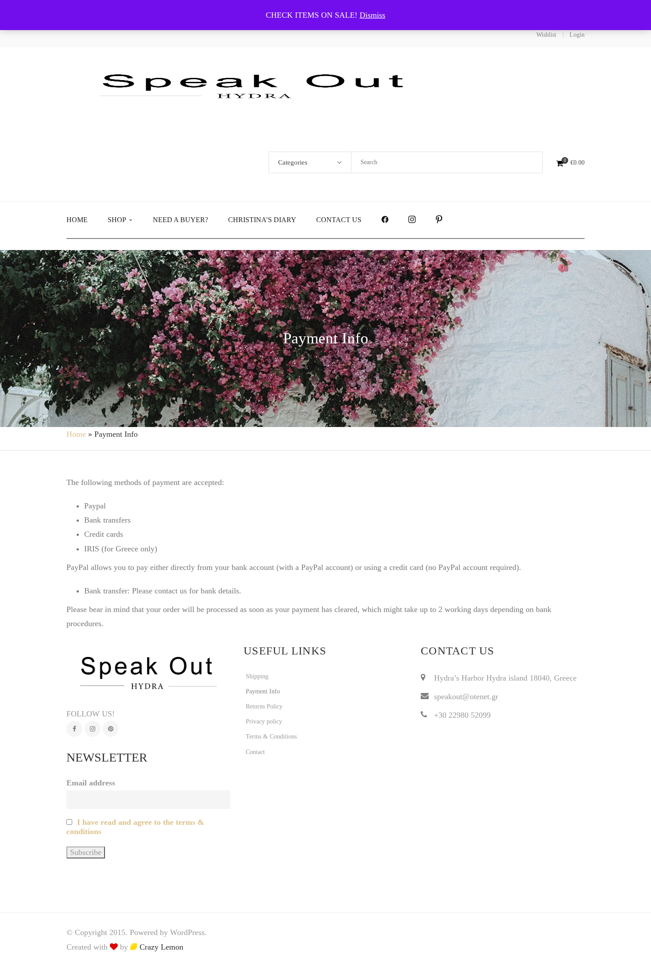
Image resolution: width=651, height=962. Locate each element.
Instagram (93, 729)
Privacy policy (264, 721)
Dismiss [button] (372, 15)
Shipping (257, 676)
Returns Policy (264, 706)
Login (577, 34)
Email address (90, 782)
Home (76, 434)
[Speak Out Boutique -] (257, 85)
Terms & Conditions (271, 736)
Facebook (74, 729)
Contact (255, 752)
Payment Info (263, 691)
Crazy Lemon (160, 947)
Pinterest (111, 729)
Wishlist (546, 34)
